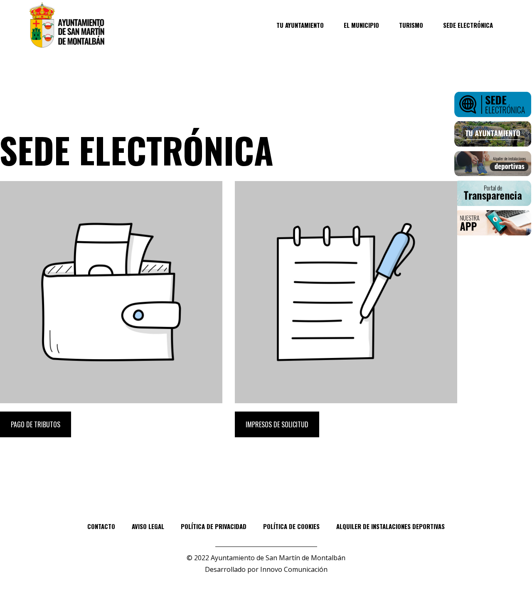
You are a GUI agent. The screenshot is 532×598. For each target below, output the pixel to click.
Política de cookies (291, 526)
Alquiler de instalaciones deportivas (390, 526)
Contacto (101, 526)
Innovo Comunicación (294, 569)
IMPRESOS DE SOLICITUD (277, 424)
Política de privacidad (213, 526)
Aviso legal (148, 526)
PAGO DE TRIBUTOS (35, 424)
